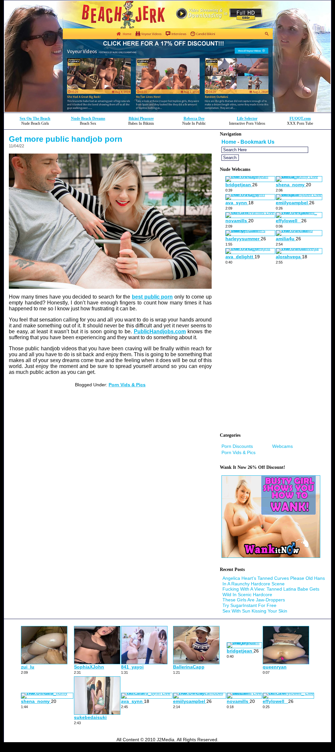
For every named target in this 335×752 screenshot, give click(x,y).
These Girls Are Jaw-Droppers (253, 599)
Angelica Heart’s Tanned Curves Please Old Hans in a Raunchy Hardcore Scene (273, 581)
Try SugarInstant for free (249, 605)
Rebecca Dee (194, 118)
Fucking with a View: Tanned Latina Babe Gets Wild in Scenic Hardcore (270, 591)
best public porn (152, 297)
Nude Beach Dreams (88, 118)
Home (228, 142)
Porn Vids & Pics (127, 384)
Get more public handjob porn (65, 139)
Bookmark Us (257, 142)
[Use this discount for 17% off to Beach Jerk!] (167, 111)
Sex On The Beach (35, 118)
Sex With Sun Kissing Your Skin (254, 611)
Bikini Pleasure (141, 118)
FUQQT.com (300, 118)
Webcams (282, 446)
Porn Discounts (237, 446)
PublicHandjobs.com (160, 331)
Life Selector (247, 118)
